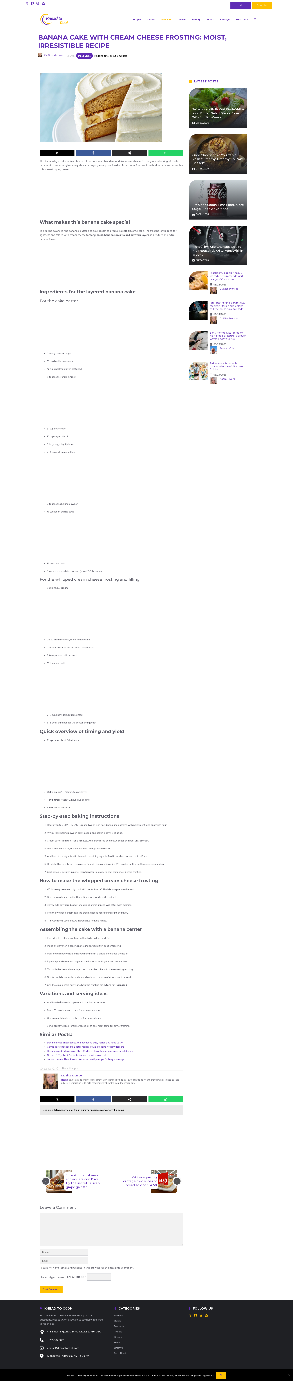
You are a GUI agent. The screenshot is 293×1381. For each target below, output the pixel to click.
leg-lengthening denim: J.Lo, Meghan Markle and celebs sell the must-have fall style (227, 306)
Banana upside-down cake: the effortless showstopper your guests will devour (90, 1050)
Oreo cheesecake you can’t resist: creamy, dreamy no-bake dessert (218, 159)
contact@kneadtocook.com (63, 1348)
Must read (242, 19)
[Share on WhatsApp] (165, 153)
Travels (181, 19)
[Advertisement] (111, 196)
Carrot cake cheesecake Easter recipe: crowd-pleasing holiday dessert (85, 1046)
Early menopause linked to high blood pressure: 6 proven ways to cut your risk (228, 336)
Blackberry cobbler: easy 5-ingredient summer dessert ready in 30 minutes (226, 276)
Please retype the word (63, 1277)
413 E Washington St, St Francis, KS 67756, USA (74, 1331)
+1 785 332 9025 (55, 1340)
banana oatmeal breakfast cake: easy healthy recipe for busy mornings (85, 1059)
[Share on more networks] (129, 153)
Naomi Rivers (227, 379)
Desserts (166, 19)
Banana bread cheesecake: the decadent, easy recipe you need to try (85, 1042)
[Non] (289, 1375)
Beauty (196, 19)
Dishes (151, 19)
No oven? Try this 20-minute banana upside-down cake (77, 1055)
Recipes (137, 19)
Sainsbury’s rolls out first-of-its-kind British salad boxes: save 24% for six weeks (218, 113)
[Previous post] (45, 1181)
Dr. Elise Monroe (53, 55)
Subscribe (262, 5)
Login (240, 5)
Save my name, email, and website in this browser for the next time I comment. (88, 1267)
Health (210, 19)
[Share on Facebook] (93, 153)
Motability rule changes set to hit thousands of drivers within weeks (217, 250)
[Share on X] (57, 153)
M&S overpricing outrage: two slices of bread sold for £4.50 (140, 1181)
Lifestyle (225, 19)
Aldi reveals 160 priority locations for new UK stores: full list (226, 366)
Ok (221, 1375)
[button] (255, 19)
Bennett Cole (227, 348)
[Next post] (177, 1181)
